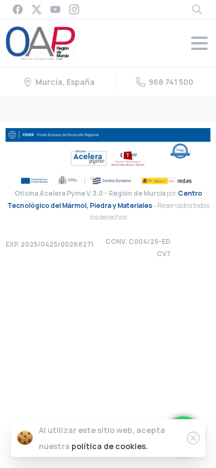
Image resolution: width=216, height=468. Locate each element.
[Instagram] (74, 9)
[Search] (197, 9)
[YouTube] (55, 9)
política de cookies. (109, 446)
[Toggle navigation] (199, 43)
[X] (36, 9)
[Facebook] (17, 9)
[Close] (193, 438)
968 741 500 (170, 82)
